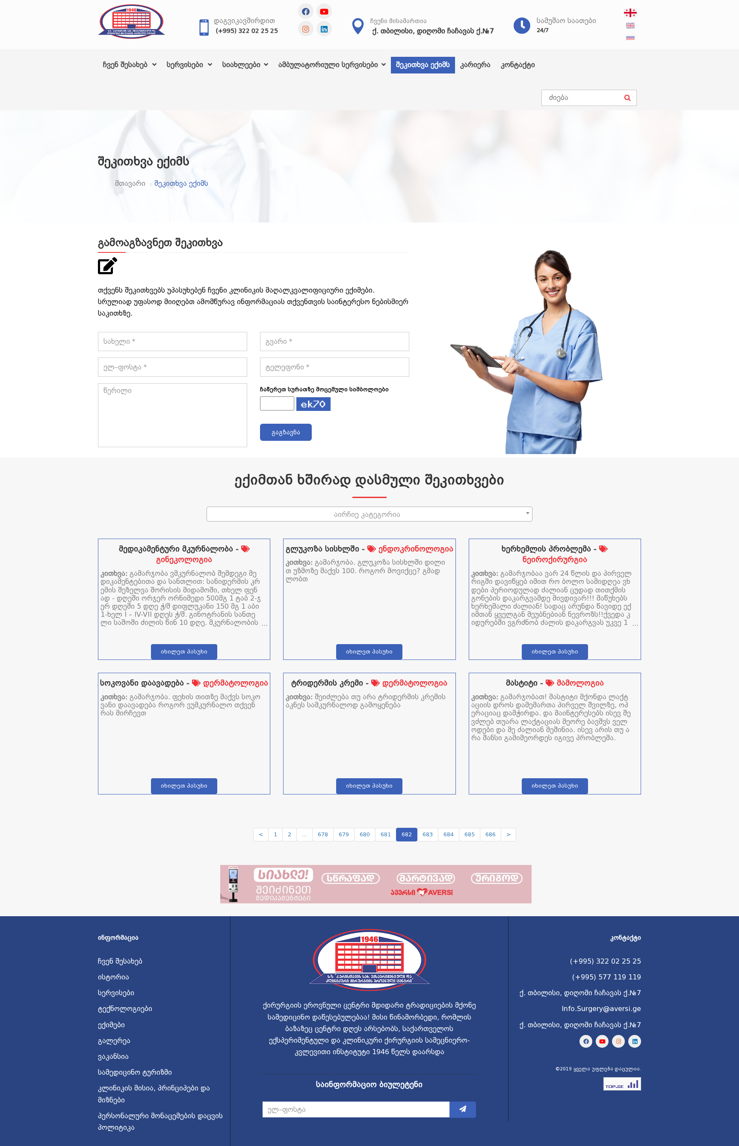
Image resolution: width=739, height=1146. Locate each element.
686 (490, 834)
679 (344, 834)
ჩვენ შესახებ (126, 65)
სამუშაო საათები (566, 21)
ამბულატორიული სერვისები (329, 65)
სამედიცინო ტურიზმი (135, 1072)
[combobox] (369, 514)
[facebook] (305, 11)
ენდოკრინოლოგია (414, 548)
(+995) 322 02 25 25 (247, 30)
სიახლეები (242, 65)
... (304, 834)
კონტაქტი (518, 65)
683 (428, 834)
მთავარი (130, 183)
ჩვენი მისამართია (398, 21)
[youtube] (324, 11)
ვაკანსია (113, 1056)
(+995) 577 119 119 (606, 977)
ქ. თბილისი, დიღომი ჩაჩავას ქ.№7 (433, 31)
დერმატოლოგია (234, 682)
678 (323, 834)
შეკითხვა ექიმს (423, 65)
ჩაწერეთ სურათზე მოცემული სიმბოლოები (324, 389)
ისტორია (113, 977)
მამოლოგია (579, 682)
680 (365, 834)
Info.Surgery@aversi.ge (601, 1009)
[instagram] (305, 28)
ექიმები (111, 1025)
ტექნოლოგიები (125, 1009)
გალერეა (114, 1041)
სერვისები (186, 65)
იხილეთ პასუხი (184, 651)
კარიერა (475, 65)
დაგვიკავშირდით (244, 21)
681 (386, 834)
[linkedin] (324, 28)
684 (448, 834)
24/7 (543, 30)
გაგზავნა (286, 432)
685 (469, 834)
